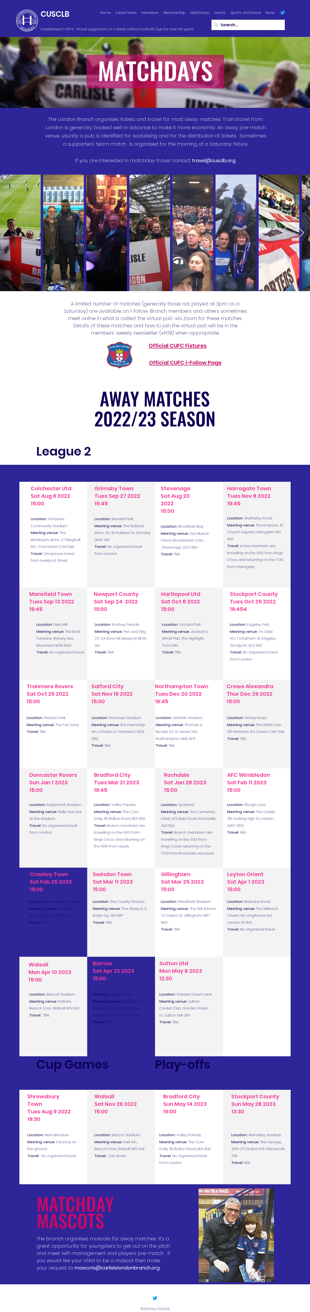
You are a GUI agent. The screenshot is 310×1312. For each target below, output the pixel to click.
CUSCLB (55, 14)
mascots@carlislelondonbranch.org (117, 1267)
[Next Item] (301, 233)
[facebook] (282, 12)
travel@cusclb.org (213, 160)
